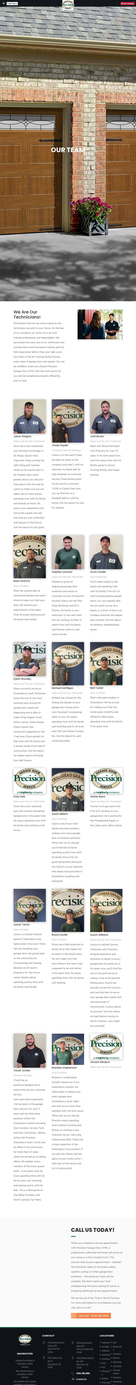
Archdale (105, 1346)
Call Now (12, 3)
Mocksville (117, 1362)
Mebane (116, 1358)
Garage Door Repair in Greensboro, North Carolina (25, 1363)
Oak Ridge (117, 1366)
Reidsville (117, 1377)
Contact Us (81, 1379)
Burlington (106, 1354)
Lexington (117, 1353)
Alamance (106, 1342)
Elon (103, 1367)
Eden (104, 1363)
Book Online (127, 3)
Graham (105, 1378)
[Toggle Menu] (3, 3)
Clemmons (106, 1359)
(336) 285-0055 (100, 1315)
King (114, 1342)
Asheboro (106, 1350)
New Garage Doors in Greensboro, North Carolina (25, 1374)
